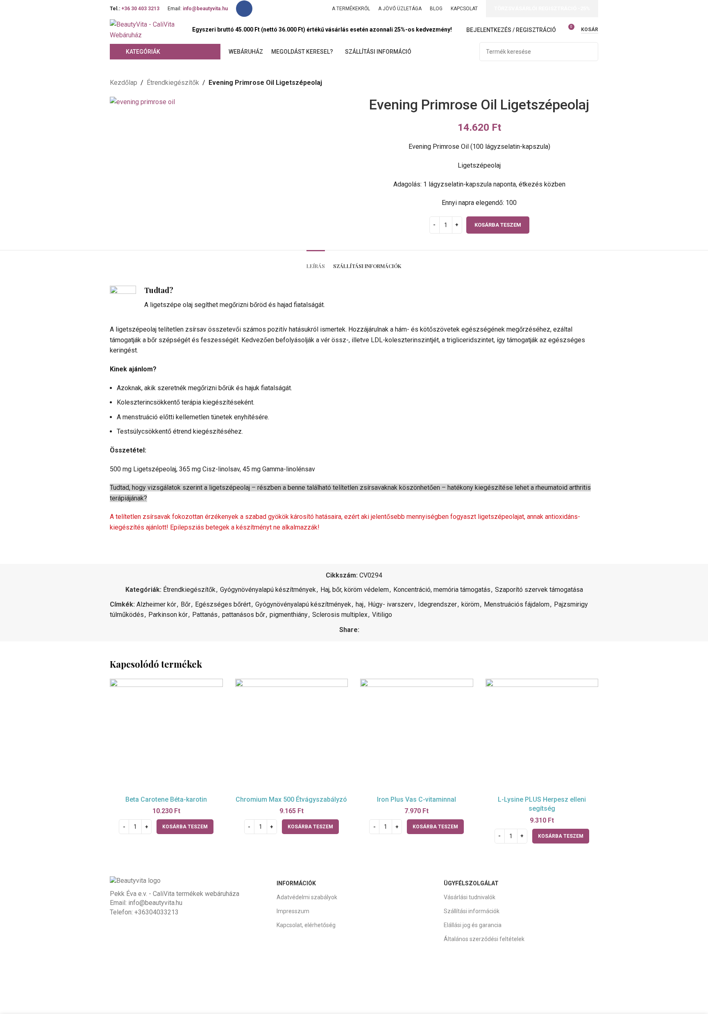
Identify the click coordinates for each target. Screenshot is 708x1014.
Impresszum (293, 911)
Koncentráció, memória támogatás (441, 589)
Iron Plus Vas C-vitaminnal (416, 799)
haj (359, 604)
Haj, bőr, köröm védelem (354, 589)
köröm (470, 604)
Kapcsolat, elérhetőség (306, 925)
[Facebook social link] (244, 8)
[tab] (315, 262)
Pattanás (205, 614)
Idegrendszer (437, 604)
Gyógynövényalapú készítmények (268, 589)
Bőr (186, 604)
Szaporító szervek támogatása (539, 589)
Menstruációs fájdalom (516, 604)
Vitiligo (382, 614)
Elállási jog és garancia (473, 925)
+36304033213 (156, 912)
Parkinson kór (168, 614)
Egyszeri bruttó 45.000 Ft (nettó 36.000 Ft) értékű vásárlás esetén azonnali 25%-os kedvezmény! (322, 29)
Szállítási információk (471, 911)
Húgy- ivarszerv (390, 604)
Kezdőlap (123, 82)
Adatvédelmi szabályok (307, 897)
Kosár (589, 29)
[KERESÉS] (588, 51)
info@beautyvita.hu (155, 903)
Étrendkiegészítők (173, 82)
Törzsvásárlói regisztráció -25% (542, 8)
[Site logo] (147, 29)
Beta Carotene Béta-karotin (166, 799)
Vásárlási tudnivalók (469, 897)
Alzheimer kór (156, 604)
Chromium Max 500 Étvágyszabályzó (291, 799)
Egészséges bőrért (223, 604)
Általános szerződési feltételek (484, 939)
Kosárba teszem (497, 225)
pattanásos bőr (243, 614)
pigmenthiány (289, 614)
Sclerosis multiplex (340, 614)
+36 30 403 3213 (140, 8)
